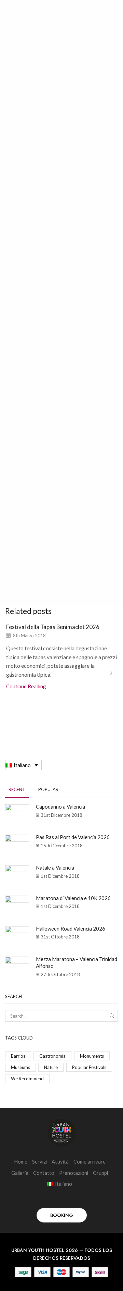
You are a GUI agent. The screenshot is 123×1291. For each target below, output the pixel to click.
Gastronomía (52, 1056)
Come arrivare (89, 1161)
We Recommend (27, 1078)
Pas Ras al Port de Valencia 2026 (73, 837)
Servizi (39, 1161)
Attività (60, 1161)
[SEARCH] (112, 1016)
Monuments (92, 1056)
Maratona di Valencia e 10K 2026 (73, 898)
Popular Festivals (89, 1067)
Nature (51, 1067)
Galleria (19, 1173)
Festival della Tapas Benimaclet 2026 (52, 626)
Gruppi (100, 1173)
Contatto (43, 1173)
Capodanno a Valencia (60, 806)
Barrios (18, 1056)
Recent (17, 789)
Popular (48, 789)
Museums (20, 1067)
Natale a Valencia (55, 867)
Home (20, 1161)
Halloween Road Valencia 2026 (70, 928)
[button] (111, 673)
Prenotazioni (73, 1173)
